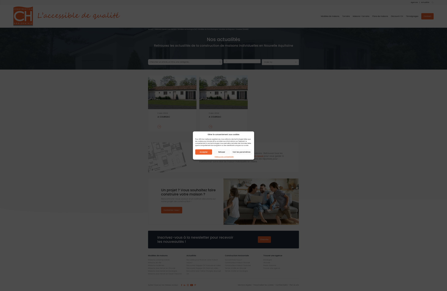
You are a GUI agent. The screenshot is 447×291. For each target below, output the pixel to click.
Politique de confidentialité (224, 157)
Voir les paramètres (242, 152)
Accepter (204, 152)
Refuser (221, 152)
